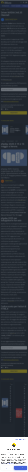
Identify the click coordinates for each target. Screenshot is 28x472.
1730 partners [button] (10, 453)
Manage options (7, 468)
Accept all (20, 468)
